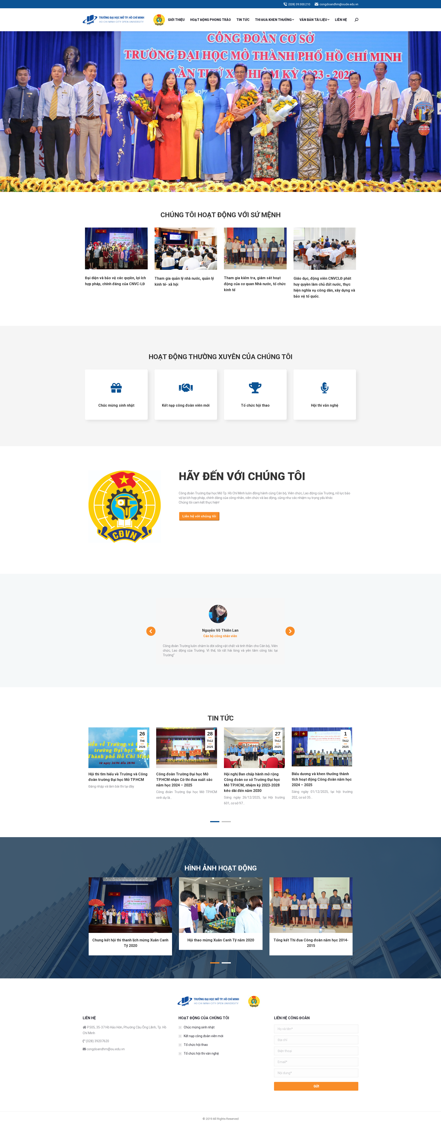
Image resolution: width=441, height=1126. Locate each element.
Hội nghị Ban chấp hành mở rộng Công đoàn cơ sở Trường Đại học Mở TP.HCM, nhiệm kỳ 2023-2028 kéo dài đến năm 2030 (252, 782)
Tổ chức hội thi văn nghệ (201, 1053)
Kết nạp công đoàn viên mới (203, 1036)
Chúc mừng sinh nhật (199, 1027)
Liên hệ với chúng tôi (199, 516)
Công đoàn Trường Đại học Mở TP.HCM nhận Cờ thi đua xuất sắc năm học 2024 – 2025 (184, 779)
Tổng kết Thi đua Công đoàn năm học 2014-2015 (311, 943)
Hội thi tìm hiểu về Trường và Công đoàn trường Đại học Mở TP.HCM (117, 777)
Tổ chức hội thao (196, 1045)
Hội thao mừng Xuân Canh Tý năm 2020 (220, 940)
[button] (214, 821)
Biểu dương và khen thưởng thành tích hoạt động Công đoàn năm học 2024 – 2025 (322, 779)
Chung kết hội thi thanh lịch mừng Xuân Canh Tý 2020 (130, 943)
